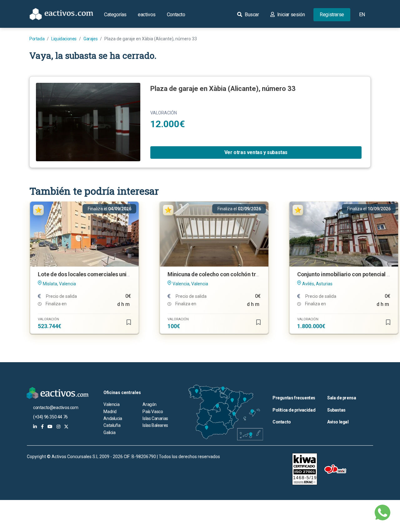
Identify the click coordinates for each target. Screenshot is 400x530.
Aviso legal (338, 421)
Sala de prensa (341, 397)
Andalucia (112, 418)
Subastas (336, 410)
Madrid (110, 411)
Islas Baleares (155, 425)
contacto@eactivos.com (55, 407)
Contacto (176, 15)
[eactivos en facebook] (42, 426)
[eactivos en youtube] (50, 426)
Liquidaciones (64, 38)
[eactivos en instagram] (58, 426)
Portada (36, 38)
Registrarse (332, 15)
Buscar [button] (251, 15)
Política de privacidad (293, 410)
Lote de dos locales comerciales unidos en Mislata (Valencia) (113, 274)
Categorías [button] (115, 15)
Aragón (149, 404)
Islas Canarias (155, 418)
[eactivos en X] (66, 426)
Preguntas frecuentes (293, 397)
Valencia (111, 404)
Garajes (90, 38)
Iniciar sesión (290, 15)
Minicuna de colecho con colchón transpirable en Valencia (239, 274)
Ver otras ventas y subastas (256, 152)
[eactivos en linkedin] (35, 426)
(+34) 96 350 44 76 (50, 416)
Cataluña (111, 425)
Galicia (109, 432)
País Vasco (152, 411)
